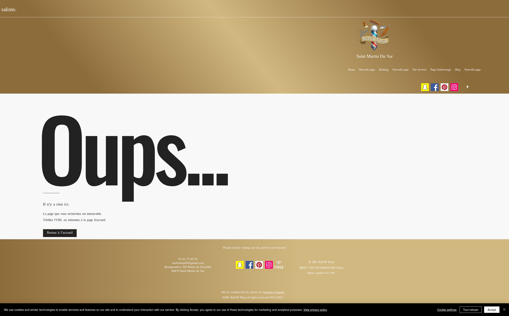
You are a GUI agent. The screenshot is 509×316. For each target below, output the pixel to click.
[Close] (504, 309)
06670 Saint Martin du (185, 271)
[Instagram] (454, 87)
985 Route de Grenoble (197, 267)
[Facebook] (435, 87)
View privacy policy (315, 310)
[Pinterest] (444, 87)
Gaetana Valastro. (274, 292)
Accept (492, 310)
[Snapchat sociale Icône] (425, 87)
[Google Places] (467, 87)
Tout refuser (470, 310)
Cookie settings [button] (447, 310)
